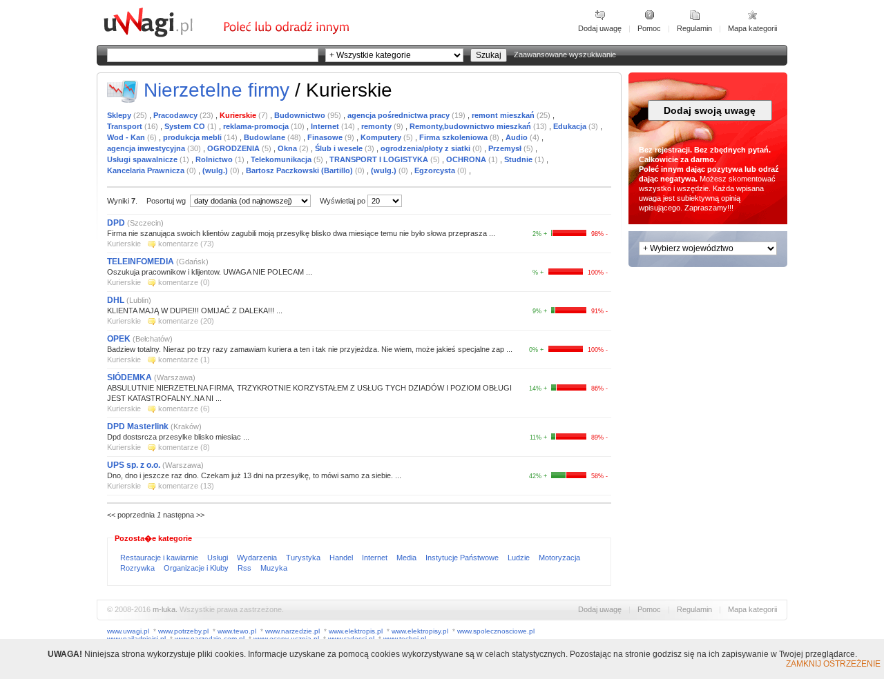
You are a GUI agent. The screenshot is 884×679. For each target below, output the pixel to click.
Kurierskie (239, 115)
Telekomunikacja (282, 159)
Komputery (382, 137)
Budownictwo (300, 115)
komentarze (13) (186, 486)
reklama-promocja (257, 126)
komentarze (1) (184, 359)
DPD (116, 223)
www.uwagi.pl (128, 631)
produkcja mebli (193, 137)
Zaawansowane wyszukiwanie (565, 54)
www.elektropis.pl (356, 631)
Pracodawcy (176, 115)
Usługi (218, 557)
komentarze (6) (184, 408)
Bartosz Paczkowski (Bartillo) (300, 170)
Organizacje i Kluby (197, 568)
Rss (245, 568)
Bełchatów (152, 339)
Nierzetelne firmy (216, 90)
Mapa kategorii (752, 28)
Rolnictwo (215, 159)
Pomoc (649, 28)
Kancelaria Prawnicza (146, 170)
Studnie (519, 159)
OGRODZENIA (234, 148)
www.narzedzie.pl (292, 631)
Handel (342, 557)
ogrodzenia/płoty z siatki (426, 148)
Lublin (138, 300)
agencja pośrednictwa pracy (399, 115)
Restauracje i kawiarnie (160, 557)
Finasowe (326, 137)
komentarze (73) (186, 243)
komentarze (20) (186, 321)
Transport (125, 126)
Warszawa (175, 377)
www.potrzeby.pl (183, 631)
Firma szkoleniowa (454, 137)
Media (407, 557)
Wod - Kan (127, 137)
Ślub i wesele (340, 148)
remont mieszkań (504, 115)
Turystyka (304, 557)
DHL (115, 300)
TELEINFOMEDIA (140, 261)
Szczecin (145, 223)
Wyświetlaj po (342, 201)
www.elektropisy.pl (420, 631)
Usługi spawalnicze (143, 159)
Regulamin (694, 28)
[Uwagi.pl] (162, 35)
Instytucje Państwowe (463, 557)
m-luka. (165, 609)
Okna (288, 148)
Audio (518, 137)
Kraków (186, 426)
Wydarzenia (258, 557)
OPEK (119, 339)
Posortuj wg (167, 201)
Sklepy (120, 115)
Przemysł (505, 148)
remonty (377, 126)
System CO (185, 126)
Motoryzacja (559, 557)
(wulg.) (216, 170)
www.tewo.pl (237, 631)
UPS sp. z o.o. (133, 465)
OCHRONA (467, 159)
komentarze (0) (184, 282)
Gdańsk (192, 261)
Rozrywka (138, 568)
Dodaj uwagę (600, 28)
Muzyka (273, 568)
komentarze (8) (184, 447)
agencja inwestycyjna (147, 148)
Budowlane (265, 137)
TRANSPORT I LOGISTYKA (379, 159)
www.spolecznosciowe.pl (496, 631)
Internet (326, 126)
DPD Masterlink (138, 426)
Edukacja (570, 126)
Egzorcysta (435, 170)
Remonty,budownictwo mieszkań (471, 126)
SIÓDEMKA (129, 377)
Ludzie (520, 557)
